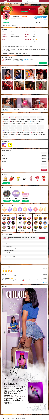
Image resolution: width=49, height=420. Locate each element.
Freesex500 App (26, 3)
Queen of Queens (26, 59)
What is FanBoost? (43, 19)
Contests (20, 3)
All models (2, 3)
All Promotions (16, 3)
